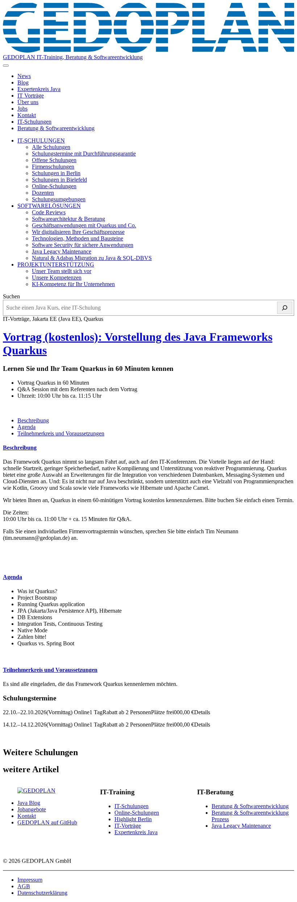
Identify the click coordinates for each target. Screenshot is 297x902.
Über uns (27, 102)
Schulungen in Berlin (56, 173)
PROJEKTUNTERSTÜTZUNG (55, 264)
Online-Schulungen (54, 186)
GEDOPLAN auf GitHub (47, 822)
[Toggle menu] (6, 66)
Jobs (22, 108)
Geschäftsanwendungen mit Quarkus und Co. (84, 225)
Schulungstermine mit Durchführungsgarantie (84, 153)
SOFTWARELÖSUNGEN (49, 206)
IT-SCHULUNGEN (41, 140)
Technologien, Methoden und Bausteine (77, 238)
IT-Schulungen (34, 122)
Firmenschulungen (53, 167)
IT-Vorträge (127, 826)
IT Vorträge (30, 95)
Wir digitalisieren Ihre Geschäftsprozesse (78, 232)
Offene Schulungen (54, 160)
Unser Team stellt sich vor (61, 271)
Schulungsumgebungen (58, 199)
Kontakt (26, 115)
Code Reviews (49, 212)
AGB (23, 886)
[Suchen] (284, 308)
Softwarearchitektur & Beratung (68, 219)
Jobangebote (31, 809)
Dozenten (43, 193)
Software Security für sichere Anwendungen (82, 245)
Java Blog (28, 803)
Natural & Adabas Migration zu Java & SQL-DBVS (92, 258)
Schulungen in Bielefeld (59, 180)
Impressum (29, 880)
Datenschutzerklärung (42, 893)
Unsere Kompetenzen (56, 277)
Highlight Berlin (133, 819)
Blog (23, 82)
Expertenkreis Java (38, 89)
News (24, 76)
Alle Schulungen (51, 147)
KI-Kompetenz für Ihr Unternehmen (73, 284)
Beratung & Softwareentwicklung (56, 128)
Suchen (11, 296)
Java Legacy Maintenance (61, 251)
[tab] (33, 420)
